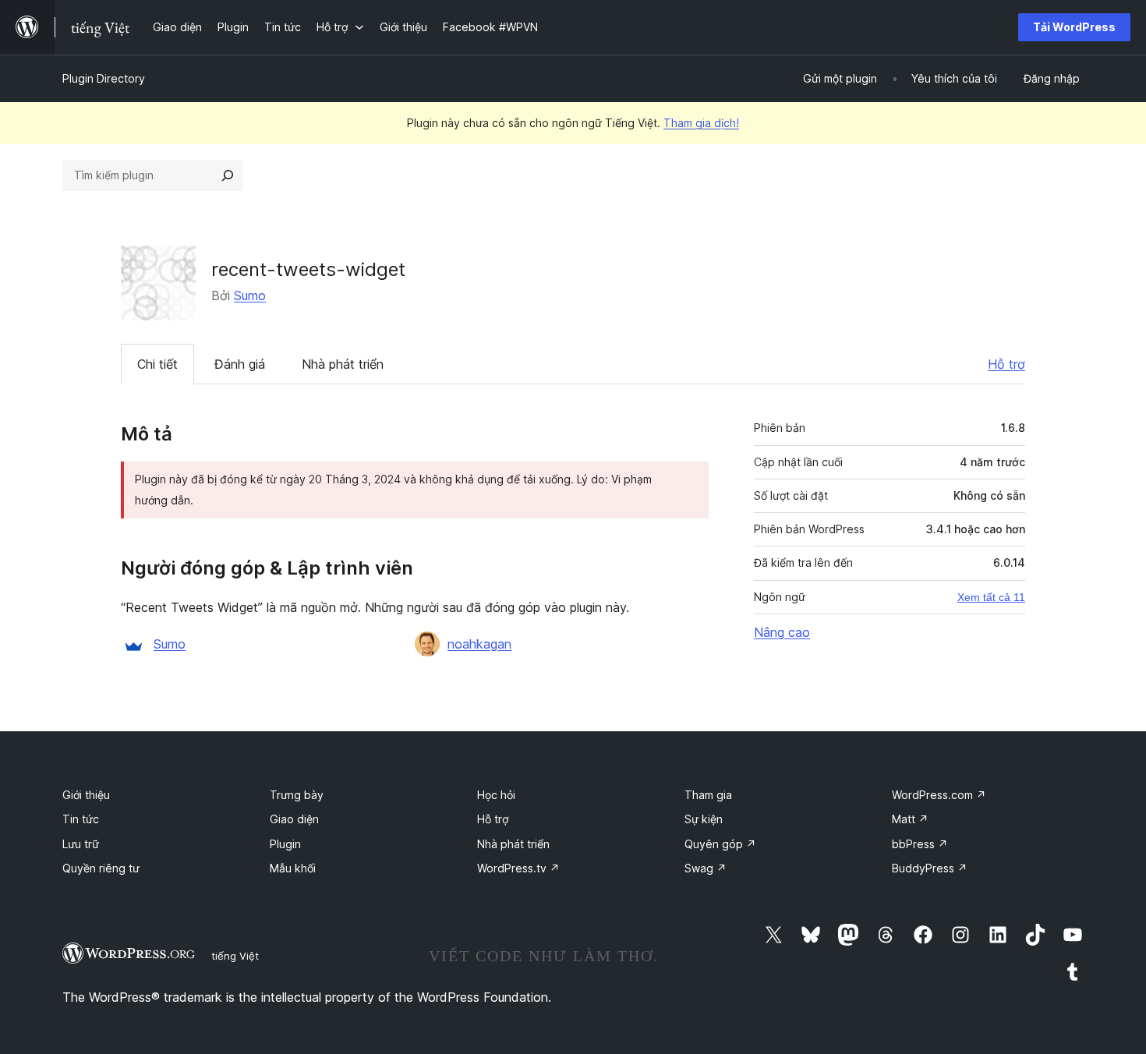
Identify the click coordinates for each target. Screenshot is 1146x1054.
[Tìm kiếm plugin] (227, 175)
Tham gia (708, 794)
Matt (910, 819)
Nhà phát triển (343, 364)
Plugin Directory (103, 78)
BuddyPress (929, 868)
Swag (705, 868)
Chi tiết (157, 364)
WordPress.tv (518, 868)
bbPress (920, 844)
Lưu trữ (80, 844)
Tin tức (80, 819)
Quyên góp (720, 844)
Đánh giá (239, 364)
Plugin (285, 844)
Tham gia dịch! (701, 122)
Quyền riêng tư (101, 868)
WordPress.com (939, 794)
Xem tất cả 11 (991, 597)
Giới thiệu (86, 794)
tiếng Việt (235, 956)
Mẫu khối (293, 868)
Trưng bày (297, 794)
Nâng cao (782, 632)
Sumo (250, 295)
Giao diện (294, 819)
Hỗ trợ (1006, 364)
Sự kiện (703, 819)
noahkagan (479, 644)
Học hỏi (496, 794)
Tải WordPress (1074, 27)
